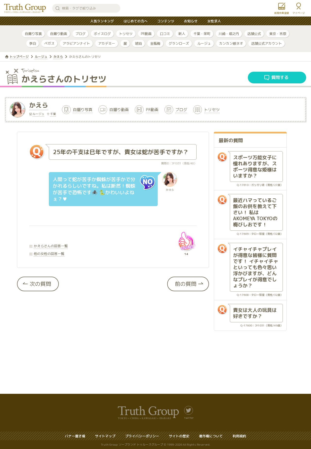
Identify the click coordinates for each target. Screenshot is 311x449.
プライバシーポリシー (142, 436)
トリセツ (126, 33)
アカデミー (106, 43)
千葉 (53, 114)
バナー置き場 (75, 436)
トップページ (19, 56)
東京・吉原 (277, 33)
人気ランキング (102, 21)
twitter (189, 417)
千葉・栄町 (201, 33)
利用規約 (239, 436)
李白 (32, 43)
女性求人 (214, 21)
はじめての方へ (135, 21)
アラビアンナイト (76, 43)
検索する (57, 8)
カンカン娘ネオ (231, 43)
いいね (186, 241)
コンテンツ (165, 21)
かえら (58, 56)
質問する (280, 77)
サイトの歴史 (179, 436)
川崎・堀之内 (229, 33)
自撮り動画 (58, 33)
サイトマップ (105, 436)
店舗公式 (254, 33)
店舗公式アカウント (266, 43)
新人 (181, 33)
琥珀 (138, 43)
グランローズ (179, 43)
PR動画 (146, 33)
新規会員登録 (281, 13)
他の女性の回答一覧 (49, 253)
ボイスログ (102, 33)
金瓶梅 (155, 43)
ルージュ (204, 43)
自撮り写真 (33, 33)
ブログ (80, 33)
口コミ (165, 33)
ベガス (49, 43)
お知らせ (191, 21)
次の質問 (40, 284)
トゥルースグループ (25, 8)
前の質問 (185, 284)
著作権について (211, 436)
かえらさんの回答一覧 (51, 246)
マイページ (299, 13)
